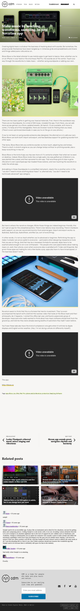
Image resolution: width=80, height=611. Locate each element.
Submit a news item (70, 608)
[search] (74, 4)
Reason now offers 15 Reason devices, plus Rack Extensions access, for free (59, 481)
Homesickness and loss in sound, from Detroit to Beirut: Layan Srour (58, 501)
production (45, 393)
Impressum (64, 605)
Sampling (53, 393)
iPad (17, 393)
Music (31, 4)
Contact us (73, 605)
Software (59, 393)
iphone (28, 393)
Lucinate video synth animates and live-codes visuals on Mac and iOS (19, 481)
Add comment (74, 37)
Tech (25, 4)
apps (7, 393)
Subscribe (33, 596)
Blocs (11, 393)
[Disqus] (40, 536)
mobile (33, 393)
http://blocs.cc (8, 385)
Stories (19, 4)
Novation (38, 393)
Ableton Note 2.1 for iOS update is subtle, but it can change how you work (20, 501)
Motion (37, 4)
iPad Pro (22, 393)
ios (14, 393)
